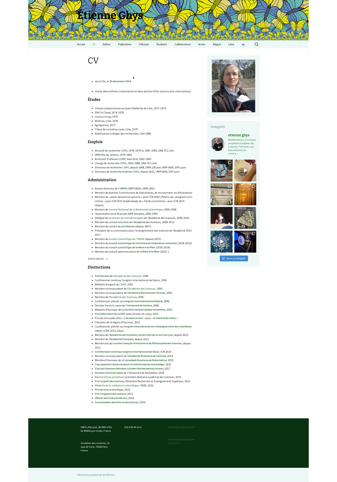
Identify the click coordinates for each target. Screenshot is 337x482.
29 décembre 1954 (120, 81)
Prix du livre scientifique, (109, 389)
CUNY (122, 159)
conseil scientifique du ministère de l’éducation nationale (143, 243)
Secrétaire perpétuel (111, 377)
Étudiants (161, 44)
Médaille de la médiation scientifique (117, 385)
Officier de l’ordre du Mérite (111, 398)
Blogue (217, 44)
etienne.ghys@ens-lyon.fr (181, 427)
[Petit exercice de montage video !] (222, 242)
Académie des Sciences (141, 288)
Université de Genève (139, 305)
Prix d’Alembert (104, 314)
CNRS (124, 150)
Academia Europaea (122, 339)
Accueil (81, 44)
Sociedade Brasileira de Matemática (145, 360)
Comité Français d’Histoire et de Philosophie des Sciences (147, 343)
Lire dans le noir (133, 318)
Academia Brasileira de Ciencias (147, 356)
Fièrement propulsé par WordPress (95, 474)
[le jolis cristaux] (245, 218)
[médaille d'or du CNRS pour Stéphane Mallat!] (222, 218)
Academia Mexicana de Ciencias (146, 292)
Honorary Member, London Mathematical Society (133, 368)
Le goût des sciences (112, 381)
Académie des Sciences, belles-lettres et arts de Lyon (141, 335)
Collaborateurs (183, 44)
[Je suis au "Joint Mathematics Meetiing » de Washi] (222, 171)
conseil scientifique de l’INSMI (126, 239)
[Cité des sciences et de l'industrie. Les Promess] (245, 242)
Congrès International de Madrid (142, 301)
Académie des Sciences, (128, 276)
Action (201, 44)
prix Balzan (128, 226)
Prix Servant (102, 276)
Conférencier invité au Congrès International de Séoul (127, 351)
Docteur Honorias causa (109, 372)
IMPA (98, 154)
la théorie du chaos (164, 318)
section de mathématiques (127, 218)
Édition (106, 44)
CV (93, 44)
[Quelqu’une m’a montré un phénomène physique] (245, 171)
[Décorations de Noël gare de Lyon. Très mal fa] (222, 194)
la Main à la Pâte (145, 247)
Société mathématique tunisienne (144, 309)
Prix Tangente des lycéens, (111, 394)
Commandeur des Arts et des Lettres (116, 402)
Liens (231, 44)
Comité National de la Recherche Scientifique (136, 209)
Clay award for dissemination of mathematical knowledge (129, 364)
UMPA (123, 188)
